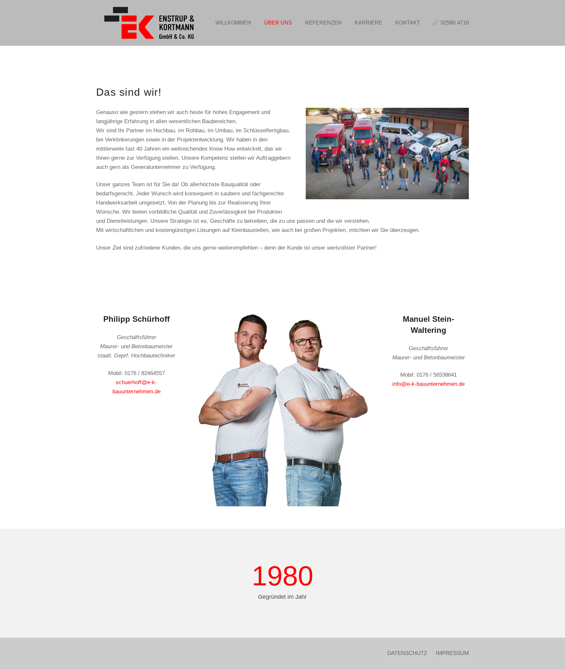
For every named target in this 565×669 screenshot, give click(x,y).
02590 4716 (455, 23)
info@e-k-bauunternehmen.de (428, 384)
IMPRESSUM (452, 653)
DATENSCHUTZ (407, 653)
